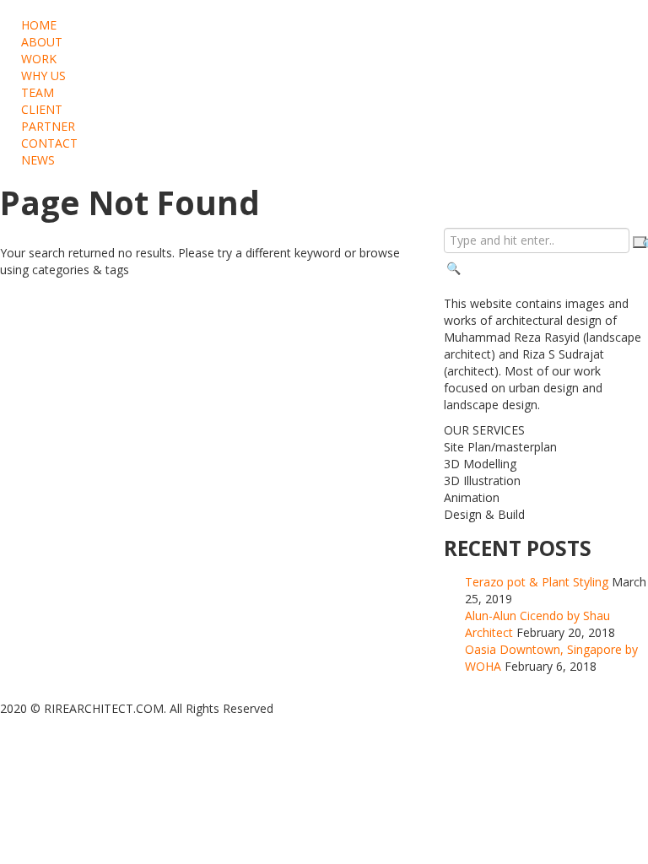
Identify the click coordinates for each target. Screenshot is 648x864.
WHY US (43, 76)
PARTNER (48, 126)
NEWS (38, 160)
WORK (39, 59)
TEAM (37, 92)
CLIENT (41, 109)
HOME (39, 25)
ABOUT (41, 42)
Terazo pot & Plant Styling (536, 582)
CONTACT (49, 143)
